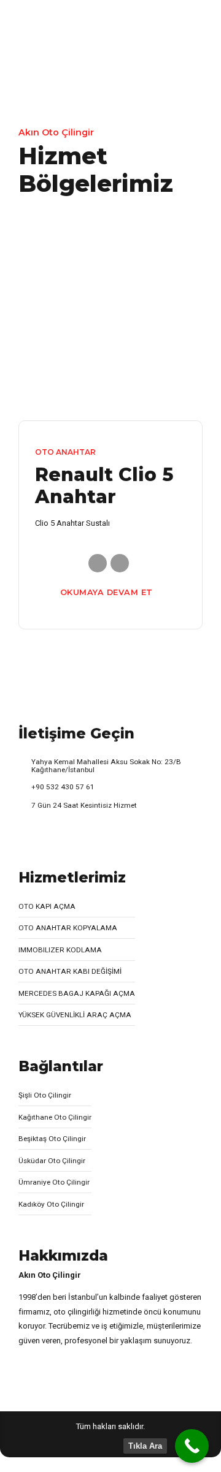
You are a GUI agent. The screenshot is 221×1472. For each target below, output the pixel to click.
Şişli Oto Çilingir (44, 1095)
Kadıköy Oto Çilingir (51, 1204)
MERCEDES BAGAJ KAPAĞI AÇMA (76, 993)
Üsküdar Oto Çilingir (51, 1160)
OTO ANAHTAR (65, 452)
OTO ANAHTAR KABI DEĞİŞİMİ (70, 971)
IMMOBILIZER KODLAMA (60, 950)
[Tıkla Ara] (192, 1446)
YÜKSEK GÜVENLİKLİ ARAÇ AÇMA (74, 1015)
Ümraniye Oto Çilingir (54, 1182)
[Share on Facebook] (97, 563)
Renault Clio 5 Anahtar (104, 485)
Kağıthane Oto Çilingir (54, 1117)
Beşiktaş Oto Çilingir (52, 1138)
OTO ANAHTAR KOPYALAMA (67, 928)
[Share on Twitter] (119, 563)
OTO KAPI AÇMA (47, 906)
